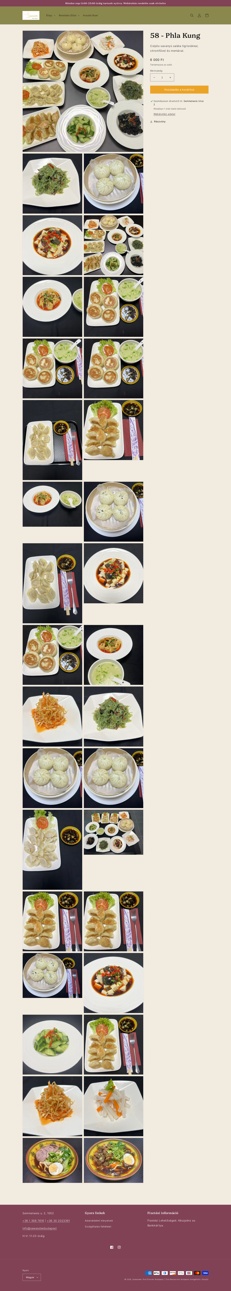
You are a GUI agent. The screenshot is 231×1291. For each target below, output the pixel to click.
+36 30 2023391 (58, 1220)
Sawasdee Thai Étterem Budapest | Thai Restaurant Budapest (160, 1279)
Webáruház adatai (164, 114)
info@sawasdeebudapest (39, 1228)
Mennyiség (156, 70)
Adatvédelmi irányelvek (99, 1220)
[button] (50, 15)
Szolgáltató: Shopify (199, 1279)
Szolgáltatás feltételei (98, 1226)
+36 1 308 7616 (33, 1220)
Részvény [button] (160, 121)
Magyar (30, 1277)
